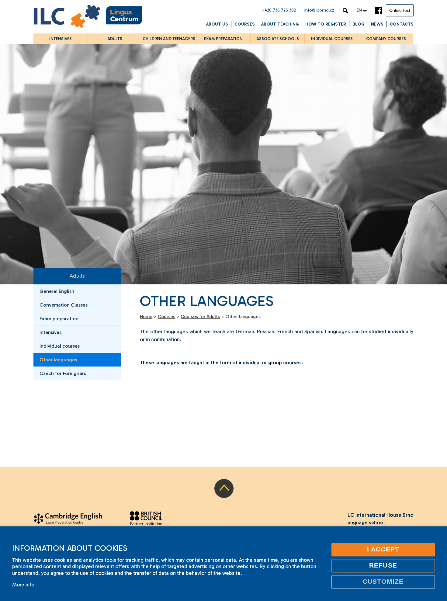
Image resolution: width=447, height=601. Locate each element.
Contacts (402, 24)
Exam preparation (59, 318)
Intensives (50, 332)
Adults (77, 276)
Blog (358, 24)
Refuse (383, 565)
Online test (399, 10)
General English (57, 291)
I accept (383, 549)
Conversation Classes (64, 305)
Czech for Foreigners (63, 373)
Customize (383, 581)
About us (217, 24)
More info (23, 585)
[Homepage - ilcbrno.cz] (87, 17)
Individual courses (60, 346)
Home (146, 316)
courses (292, 363)
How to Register (325, 24)
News (377, 24)
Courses (244, 24)
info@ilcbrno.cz (319, 10)
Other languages (58, 360)
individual (250, 363)
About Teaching (280, 24)
